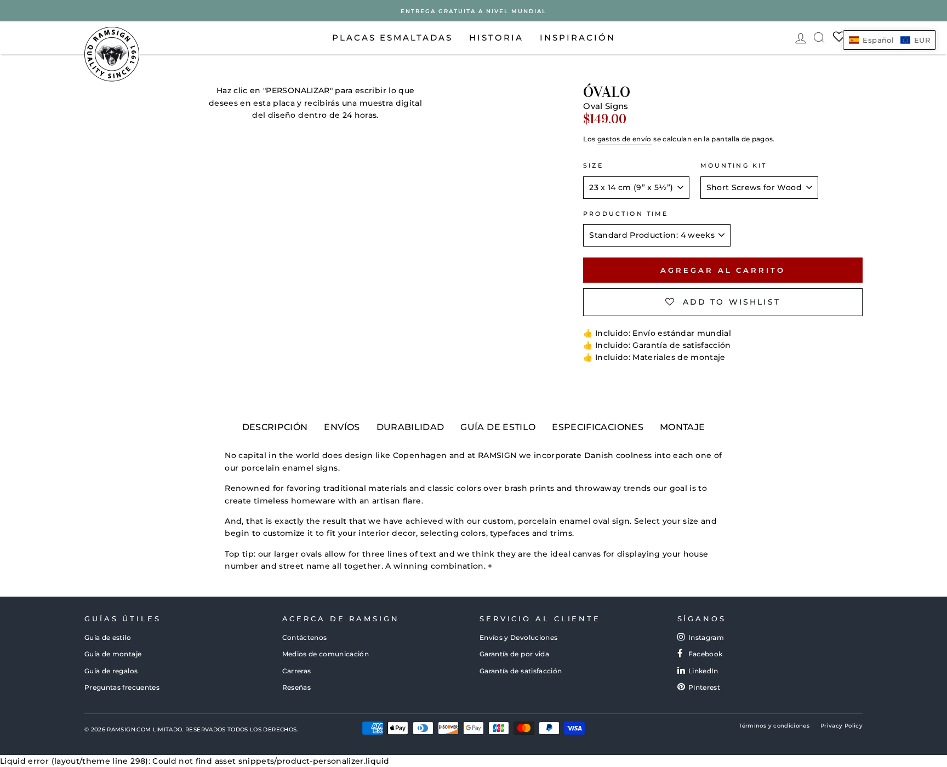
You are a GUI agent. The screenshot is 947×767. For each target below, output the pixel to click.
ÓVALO (606, 92)
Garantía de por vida (514, 654)
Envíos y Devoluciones (518, 637)
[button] (889, 40)
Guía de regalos (111, 671)
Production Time (625, 213)
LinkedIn (703, 671)
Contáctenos (304, 637)
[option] (473, 10)
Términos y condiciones (774, 725)
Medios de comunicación (325, 654)
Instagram (706, 637)
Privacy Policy (841, 725)
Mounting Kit (733, 165)
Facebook (705, 654)
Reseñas (296, 687)
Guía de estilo (107, 637)
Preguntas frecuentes (121, 687)
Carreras (296, 671)
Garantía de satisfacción (521, 671)
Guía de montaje (112, 654)
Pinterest (704, 687)
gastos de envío (624, 139)
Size (593, 165)
